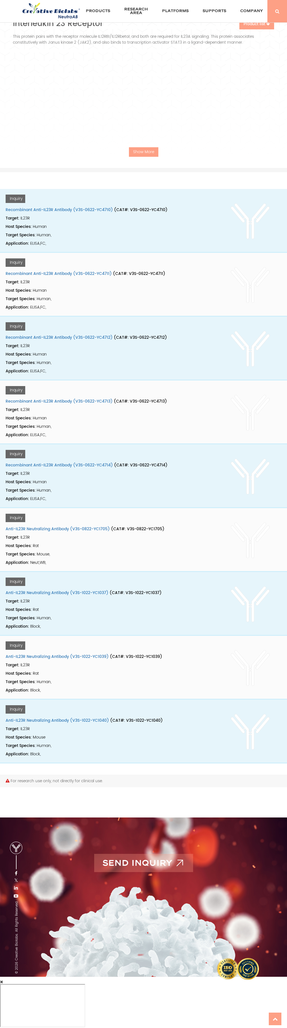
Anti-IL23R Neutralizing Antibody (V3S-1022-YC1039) (57, 656)
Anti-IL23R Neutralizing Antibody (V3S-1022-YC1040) (57, 720)
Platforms (175, 11)
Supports (214, 11)
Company (251, 11)
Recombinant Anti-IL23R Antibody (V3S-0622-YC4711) (59, 273)
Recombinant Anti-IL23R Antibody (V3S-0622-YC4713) (59, 401)
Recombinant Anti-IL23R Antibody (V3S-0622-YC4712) (59, 337)
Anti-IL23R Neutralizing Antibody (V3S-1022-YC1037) (57, 593)
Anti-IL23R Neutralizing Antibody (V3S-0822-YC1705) (58, 529)
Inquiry (16, 198)
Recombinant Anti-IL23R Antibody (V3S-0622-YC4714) (59, 465)
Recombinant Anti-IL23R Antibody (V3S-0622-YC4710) (59, 210)
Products (98, 11)
